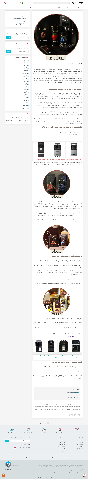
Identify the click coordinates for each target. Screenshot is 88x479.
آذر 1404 (26, 67)
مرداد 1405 (26, 81)
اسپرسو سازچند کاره (63, 404)
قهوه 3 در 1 (49, 404)
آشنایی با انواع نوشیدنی (51, 403)
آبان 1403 (26, 83)
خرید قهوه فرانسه (56, 406)
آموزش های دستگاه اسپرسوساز (20, 18)
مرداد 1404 (26, 65)
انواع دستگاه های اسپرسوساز (20, 16)
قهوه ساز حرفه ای (41, 407)
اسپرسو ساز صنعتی (51, 409)
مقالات (34, 7)
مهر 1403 (26, 72)
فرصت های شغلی (80, 448)
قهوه (38, 409)
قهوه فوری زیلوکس (74, 406)
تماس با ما (43, 7)
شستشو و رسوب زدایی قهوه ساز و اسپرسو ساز (17, 20)
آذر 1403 (26, 62)
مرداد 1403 (26, 102)
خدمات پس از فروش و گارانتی (52, 7)
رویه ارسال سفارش (62, 444)
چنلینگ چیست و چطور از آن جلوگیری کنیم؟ (70, 394)
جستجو (8, 37)
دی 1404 (26, 92)
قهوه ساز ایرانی (25, 118)
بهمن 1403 (26, 60)
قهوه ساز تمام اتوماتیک (74, 409)
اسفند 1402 (25, 84)
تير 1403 (26, 91)
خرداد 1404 (25, 78)
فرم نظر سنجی (62, 450)
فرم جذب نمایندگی (80, 450)
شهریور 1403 (25, 88)
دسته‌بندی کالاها (79, 7)
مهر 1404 (26, 64)
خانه (72, 7)
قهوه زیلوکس (9, 120)
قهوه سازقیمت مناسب (55, 404)
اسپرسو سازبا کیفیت (70, 404)
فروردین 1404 (25, 104)
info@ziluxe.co (22, 457)
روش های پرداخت (62, 442)
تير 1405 (26, 68)
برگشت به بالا (42, 423)
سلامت (57, 403)
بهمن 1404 (26, 76)
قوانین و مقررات (80, 444)
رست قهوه (46, 409)
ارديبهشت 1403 (25, 75)
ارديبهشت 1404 (25, 97)
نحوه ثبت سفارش (62, 440)
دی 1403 (26, 96)
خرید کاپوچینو (62, 406)
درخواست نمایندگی (28, 7)
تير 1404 (26, 89)
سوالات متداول (62, 448)
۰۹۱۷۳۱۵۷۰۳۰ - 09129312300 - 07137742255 (42, 457)
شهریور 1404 (25, 94)
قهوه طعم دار (58, 407)
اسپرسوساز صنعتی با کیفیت (43, 406)
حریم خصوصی (80, 446)
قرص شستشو (76, 404)
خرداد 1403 (25, 100)
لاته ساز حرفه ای (64, 407)
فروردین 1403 (25, 108)
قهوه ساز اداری (67, 409)
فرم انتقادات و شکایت (61, 451)
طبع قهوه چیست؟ (75, 395)
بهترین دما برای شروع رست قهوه (72, 397)
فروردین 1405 (25, 73)
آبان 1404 (26, 86)
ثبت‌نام (7, 440)
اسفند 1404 (25, 105)
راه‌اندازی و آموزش (61, 7)
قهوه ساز (26, 117)
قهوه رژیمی (53, 407)
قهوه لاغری (38, 404)
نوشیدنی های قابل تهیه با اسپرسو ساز (71, 392)
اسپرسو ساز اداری (48, 407)
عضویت (8, 51)
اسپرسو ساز (41, 409)
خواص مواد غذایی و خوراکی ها (42, 403)
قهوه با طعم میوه (44, 404)
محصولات (67, 7)
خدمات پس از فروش (61, 446)
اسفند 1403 (25, 99)
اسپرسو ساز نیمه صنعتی (71, 407)
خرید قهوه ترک (67, 406)
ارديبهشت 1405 (25, 70)
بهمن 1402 (26, 107)
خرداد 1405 (25, 80)
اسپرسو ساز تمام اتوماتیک (59, 409)
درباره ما (38, 7)
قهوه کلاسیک (50, 406)
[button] (6, 3)
